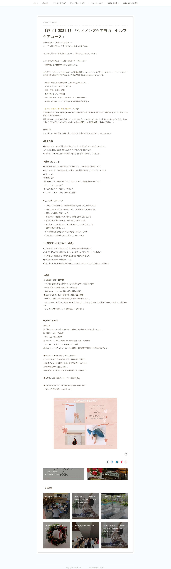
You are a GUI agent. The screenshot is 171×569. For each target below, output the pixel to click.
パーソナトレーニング (96, 3)
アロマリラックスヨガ (77, 3)
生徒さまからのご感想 (130, 3)
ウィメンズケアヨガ (59, 3)
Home (36, 3)
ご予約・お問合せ (113, 3)
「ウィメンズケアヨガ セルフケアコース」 (59, 108)
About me (45, 3)
